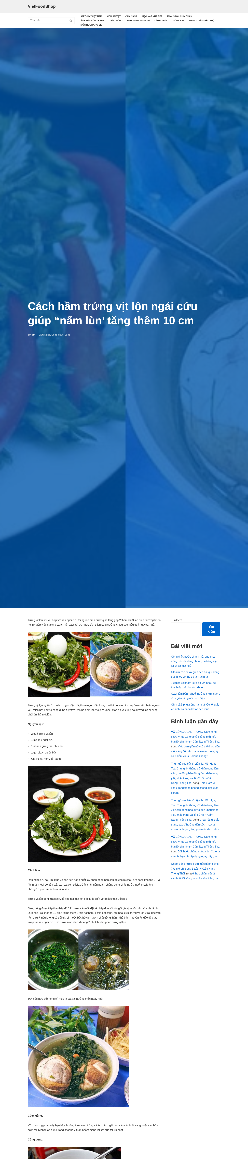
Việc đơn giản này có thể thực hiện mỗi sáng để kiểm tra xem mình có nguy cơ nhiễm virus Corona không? (195, 751)
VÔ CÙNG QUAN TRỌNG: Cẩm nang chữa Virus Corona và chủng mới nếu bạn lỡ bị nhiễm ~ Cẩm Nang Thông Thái (195, 736)
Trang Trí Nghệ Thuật (202, 20)
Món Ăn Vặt (114, 16)
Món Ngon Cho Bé (91, 25)
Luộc (67, 334)
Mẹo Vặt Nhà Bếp (152, 16)
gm (33, 334)
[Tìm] (71, 20)
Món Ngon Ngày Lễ (138, 20)
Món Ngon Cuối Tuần (179, 16)
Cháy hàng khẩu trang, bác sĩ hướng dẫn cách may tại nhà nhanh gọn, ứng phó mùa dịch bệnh (195, 824)
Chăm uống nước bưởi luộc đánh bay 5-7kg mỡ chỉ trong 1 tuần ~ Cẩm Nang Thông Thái (195, 868)
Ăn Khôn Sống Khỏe (92, 20)
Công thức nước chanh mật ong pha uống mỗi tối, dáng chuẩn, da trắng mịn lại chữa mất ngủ (194, 661)
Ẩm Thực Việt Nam (91, 16)
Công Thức (161, 20)
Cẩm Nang (131, 16)
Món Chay (178, 20)
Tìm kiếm (176, 620)
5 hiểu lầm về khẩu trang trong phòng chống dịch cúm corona (194, 788)
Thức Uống (115, 20)
